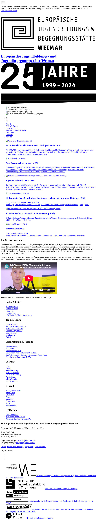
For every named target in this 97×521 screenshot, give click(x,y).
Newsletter (10, 395)
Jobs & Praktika (12, 379)
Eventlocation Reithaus (14, 329)
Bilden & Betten (12, 126)
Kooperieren (10, 349)
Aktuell (8, 124)
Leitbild (8, 368)
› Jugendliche (11, 313)
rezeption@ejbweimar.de (25, 443)
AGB (8, 403)
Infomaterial (10, 393)
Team (8, 366)
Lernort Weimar (12, 309)
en (6, 120)
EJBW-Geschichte (12, 373)
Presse (8, 397)
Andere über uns (12, 381)
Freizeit (8, 337)
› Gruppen (9, 311)
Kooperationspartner (13, 351)
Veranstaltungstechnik (14, 331)
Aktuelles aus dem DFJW (15, 417)
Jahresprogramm (12, 346)
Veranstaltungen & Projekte (16, 130)
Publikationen (11, 377)
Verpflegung (10, 335)
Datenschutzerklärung (9, 11)
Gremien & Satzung (13, 375)
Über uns (9, 135)
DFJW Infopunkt (12, 415)
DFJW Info (10, 133)
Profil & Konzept (12, 371)
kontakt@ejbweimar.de (26, 440)
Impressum (10, 399)
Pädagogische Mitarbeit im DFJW (18, 419)
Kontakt (9, 137)
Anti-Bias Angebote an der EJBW (18, 357)
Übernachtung (11, 333)
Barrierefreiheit (11, 405)
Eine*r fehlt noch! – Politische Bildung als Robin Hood (26, 355)
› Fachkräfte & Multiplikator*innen (19, 315)
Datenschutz (10, 401)
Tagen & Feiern (11, 128)
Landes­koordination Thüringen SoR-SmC (21, 353)
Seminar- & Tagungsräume (16, 326)
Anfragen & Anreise (13, 390)
